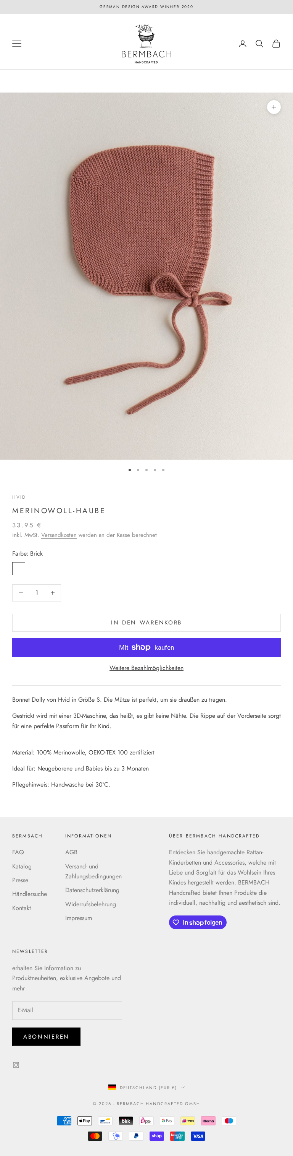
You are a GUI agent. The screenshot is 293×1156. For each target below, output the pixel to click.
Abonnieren (46, 1036)
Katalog (22, 866)
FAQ (18, 852)
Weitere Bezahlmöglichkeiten (146, 667)
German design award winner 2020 (146, 7)
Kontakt (21, 908)
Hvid (19, 497)
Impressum (78, 918)
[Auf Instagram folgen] (16, 1065)
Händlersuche (29, 893)
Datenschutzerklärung (92, 890)
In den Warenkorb (146, 622)
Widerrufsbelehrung (90, 904)
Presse (20, 880)
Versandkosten (59, 535)
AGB (71, 852)
